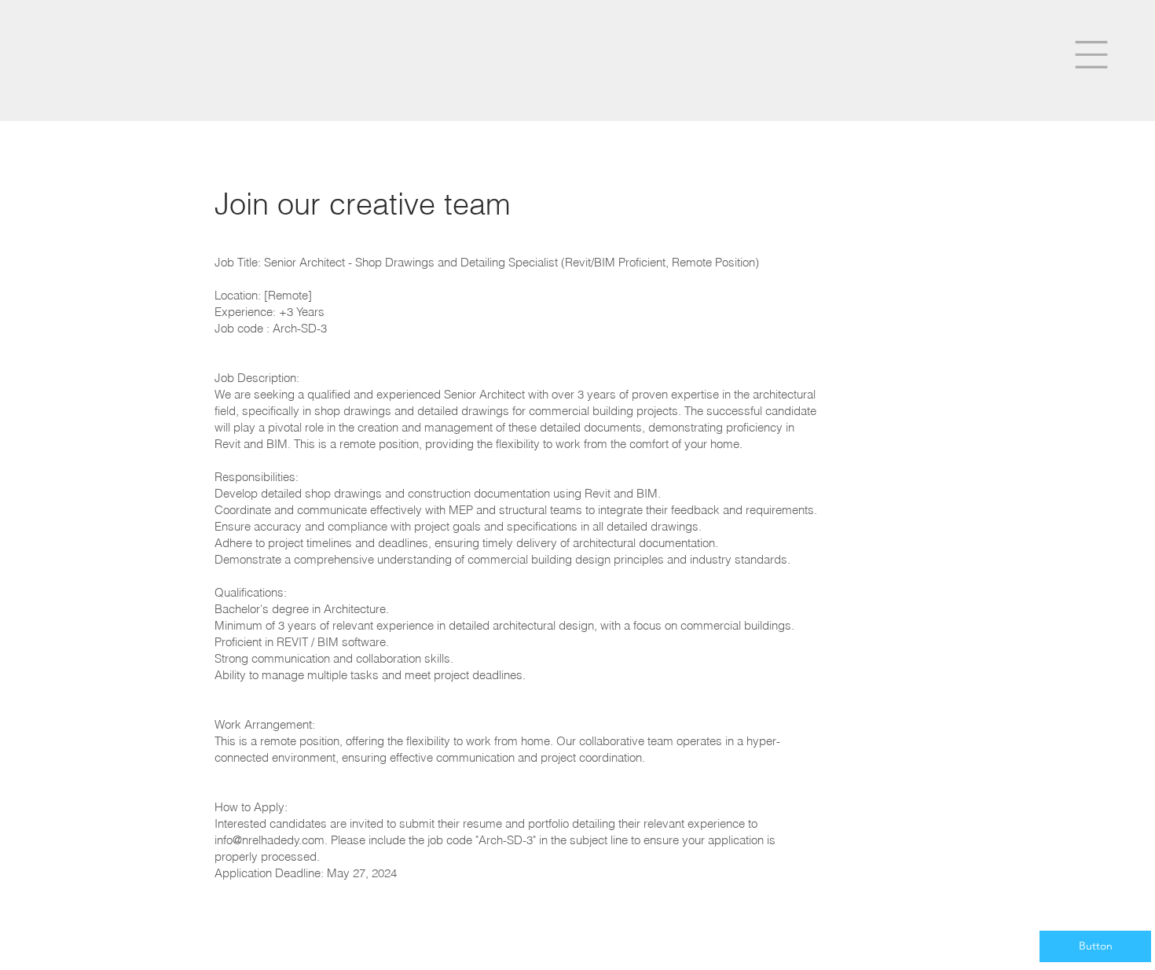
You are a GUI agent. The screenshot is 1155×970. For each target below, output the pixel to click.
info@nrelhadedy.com (269, 839)
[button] (1091, 54)
